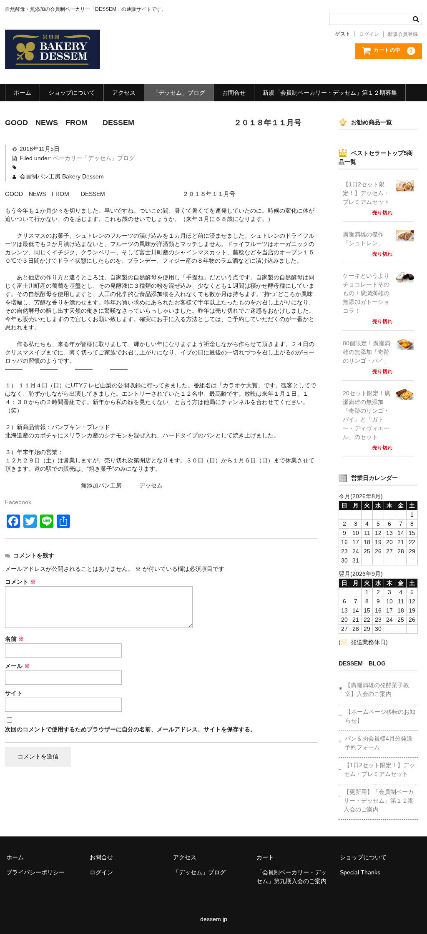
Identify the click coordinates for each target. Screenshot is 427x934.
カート (265, 857)
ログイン (369, 34)
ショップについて (71, 92)
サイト (14, 693)
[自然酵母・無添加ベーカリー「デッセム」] (52, 61)
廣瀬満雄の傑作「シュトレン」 (363, 238)
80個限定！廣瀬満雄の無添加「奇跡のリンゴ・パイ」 (366, 352)
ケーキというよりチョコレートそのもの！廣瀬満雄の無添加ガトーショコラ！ (366, 293)
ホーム (22, 92)
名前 (14, 638)
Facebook (18, 502)
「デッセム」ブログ (179, 92)
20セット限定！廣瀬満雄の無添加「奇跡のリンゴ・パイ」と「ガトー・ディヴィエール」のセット (366, 415)
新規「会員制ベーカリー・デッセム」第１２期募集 (330, 92)
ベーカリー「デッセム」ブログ (94, 158)
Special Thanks (360, 872)
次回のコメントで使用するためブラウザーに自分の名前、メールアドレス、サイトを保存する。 (130, 729)
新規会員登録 (403, 34)
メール (17, 666)
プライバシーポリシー (35, 872)
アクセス (124, 92)
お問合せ (234, 92)
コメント (20, 581)
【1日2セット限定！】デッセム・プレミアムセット (366, 193)
